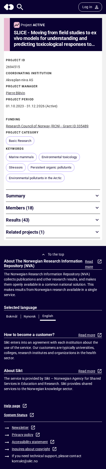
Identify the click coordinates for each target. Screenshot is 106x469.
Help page (12, 406)
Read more (89, 264)
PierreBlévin (15, 93)
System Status (15, 415)
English (47, 316)
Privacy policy (22, 435)
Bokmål (11, 316)
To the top (56, 254)
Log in (87, 7)
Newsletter (20, 428)
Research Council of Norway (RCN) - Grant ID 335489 (47, 126)
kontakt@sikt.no (25, 461)
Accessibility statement (30, 442)
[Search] (20, 7)
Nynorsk (30, 316)
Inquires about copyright (31, 449)
